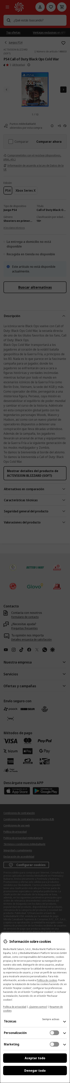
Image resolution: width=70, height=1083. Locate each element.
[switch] (54, 1032)
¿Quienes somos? (38, 1006)
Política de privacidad (14, 1006)
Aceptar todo (35, 1058)
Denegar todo (35, 1070)
